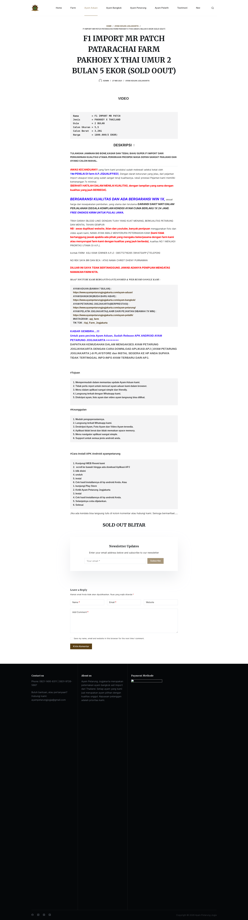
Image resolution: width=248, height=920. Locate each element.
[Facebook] (32, 915)
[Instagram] (44, 915)
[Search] (213, 8)
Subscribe (155, 560)
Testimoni (182, 7)
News (199, 7)
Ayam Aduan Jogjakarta (137, 81)
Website (150, 602)
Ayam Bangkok (114, 7)
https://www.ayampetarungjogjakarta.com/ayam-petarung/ (104, 307)
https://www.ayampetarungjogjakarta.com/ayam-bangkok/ (104, 300)
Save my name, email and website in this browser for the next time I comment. (109, 638)
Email (112, 602)
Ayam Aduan (91, 7)
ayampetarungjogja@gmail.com (48, 699)
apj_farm (94, 319)
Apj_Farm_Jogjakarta (95, 323)
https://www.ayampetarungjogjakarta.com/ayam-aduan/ (103, 292)
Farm (73, 7)
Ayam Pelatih (162, 7)
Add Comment (80, 612)
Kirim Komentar (81, 646)
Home (59, 7)
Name (76, 602)
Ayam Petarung (138, 7)
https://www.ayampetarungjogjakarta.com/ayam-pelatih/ (103, 315)
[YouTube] (50, 915)
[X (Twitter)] (38, 915)
